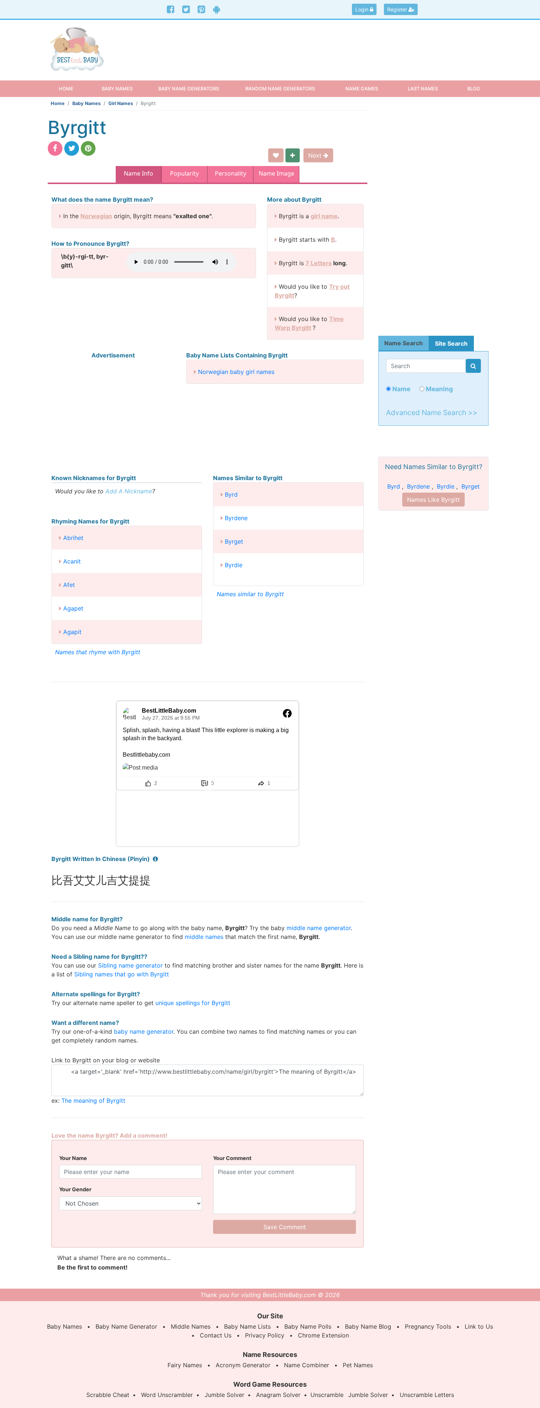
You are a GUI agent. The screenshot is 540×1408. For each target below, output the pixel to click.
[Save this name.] (276, 155)
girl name (324, 216)
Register (397, 9)
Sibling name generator (130, 965)
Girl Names (120, 103)
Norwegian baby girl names (236, 371)
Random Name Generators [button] (280, 88)
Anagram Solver (278, 1394)
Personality (230, 173)
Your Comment (232, 1158)
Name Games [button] (361, 88)
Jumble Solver (224, 1394)
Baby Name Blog (368, 1326)
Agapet (73, 608)
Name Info (138, 173)
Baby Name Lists (247, 1326)
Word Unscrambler (167, 1394)
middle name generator (319, 928)
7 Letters (319, 263)
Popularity (184, 173)
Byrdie (233, 565)
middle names (204, 936)
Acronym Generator (243, 1365)
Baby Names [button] (117, 88)
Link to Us (479, 1326)
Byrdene (236, 518)
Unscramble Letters (427, 1394)
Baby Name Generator (126, 1326)
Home (72, 88)
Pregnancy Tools (428, 1326)
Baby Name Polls (307, 1326)
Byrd (231, 494)
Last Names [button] (423, 88)
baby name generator (143, 1031)
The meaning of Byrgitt (93, 1100)
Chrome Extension (323, 1335)
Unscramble (326, 1394)
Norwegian (96, 216)
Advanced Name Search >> (432, 412)
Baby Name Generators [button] (188, 88)
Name (400, 389)
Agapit (72, 631)
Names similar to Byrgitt (250, 594)
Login (362, 9)
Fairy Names (185, 1365)
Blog (473, 88)
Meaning (438, 389)
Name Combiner (306, 1365)
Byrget (234, 541)
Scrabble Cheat (107, 1394)
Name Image (276, 173)
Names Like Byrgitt (433, 499)
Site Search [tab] (451, 343)
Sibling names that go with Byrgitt (121, 974)
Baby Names (86, 103)
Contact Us (215, 1335)
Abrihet (73, 537)
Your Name (73, 1158)
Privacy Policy (264, 1335)
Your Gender (75, 1189)
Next (315, 155)
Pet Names (358, 1365)
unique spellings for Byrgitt (192, 1003)
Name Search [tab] (403, 343)
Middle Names (190, 1326)
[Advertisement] (327, 43)
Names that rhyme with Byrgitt (97, 652)
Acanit (72, 561)
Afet (69, 584)
